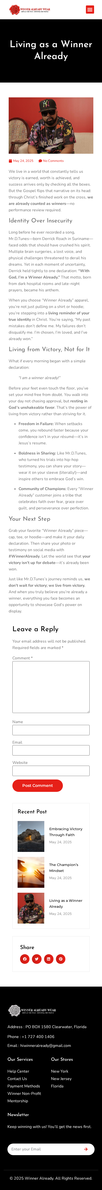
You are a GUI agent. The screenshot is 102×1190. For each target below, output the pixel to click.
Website (20, 763)
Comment (22, 658)
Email (17, 742)
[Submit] (86, 1149)
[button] (90, 9)
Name (17, 722)
